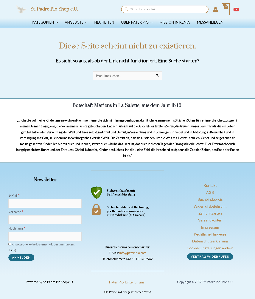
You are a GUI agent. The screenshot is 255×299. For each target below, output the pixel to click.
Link (12, 250)
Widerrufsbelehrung (210, 206)
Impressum (210, 227)
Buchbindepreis (210, 199)
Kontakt (210, 185)
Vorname (15, 212)
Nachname (16, 228)
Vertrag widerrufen (210, 256)
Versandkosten (210, 220)
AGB (210, 192)
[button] (56, 22)
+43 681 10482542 (139, 259)
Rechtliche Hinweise (210, 234)
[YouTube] (236, 9)
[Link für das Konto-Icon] (215, 9)
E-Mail (14, 195)
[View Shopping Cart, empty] (226, 9)
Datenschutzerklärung (210, 241)
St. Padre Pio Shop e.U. (54, 9)
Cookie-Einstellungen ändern (210, 248)
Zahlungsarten (210, 213)
